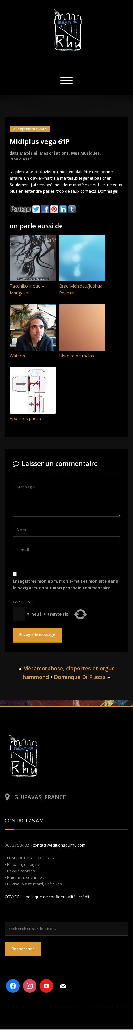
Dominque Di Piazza (80, 677)
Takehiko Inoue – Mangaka (27, 289)
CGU (18, 896)
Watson (17, 356)
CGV (9, 896)
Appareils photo (25, 418)
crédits (85, 896)
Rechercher (22, 949)
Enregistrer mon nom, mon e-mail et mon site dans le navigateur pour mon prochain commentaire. (65, 584)
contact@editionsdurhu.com (59, 845)
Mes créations (54, 153)
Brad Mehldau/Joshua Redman (80, 289)
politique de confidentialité (51, 896)
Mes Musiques (85, 153)
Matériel (28, 153)
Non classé (21, 159)
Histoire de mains (76, 356)
